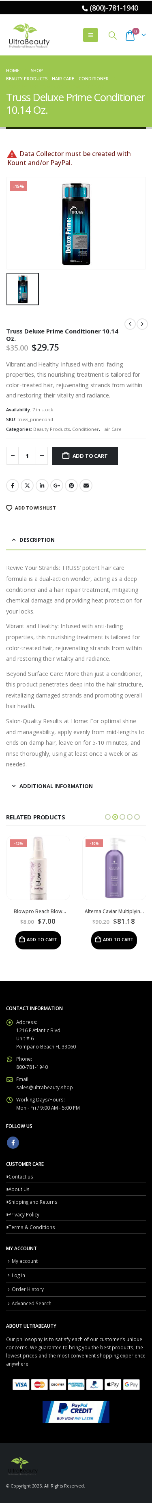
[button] (90, 35)
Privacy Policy (24, 1214)
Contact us (21, 1176)
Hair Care (111, 429)
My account (25, 1261)
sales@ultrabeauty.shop (44, 1087)
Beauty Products (51, 429)
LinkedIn (42, 485)
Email (85, 485)
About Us (19, 1189)
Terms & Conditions (32, 1227)
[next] (142, 324)
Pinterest (71, 485)
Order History (28, 1289)
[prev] (130, 324)
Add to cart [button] (42, 939)
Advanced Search (31, 1303)
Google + (56, 485)
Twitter (27, 485)
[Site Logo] (28, 35)
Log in (18, 1275)
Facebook (12, 485)
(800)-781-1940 (114, 8)
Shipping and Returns (33, 1201)
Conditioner (85, 429)
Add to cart (90, 455)
